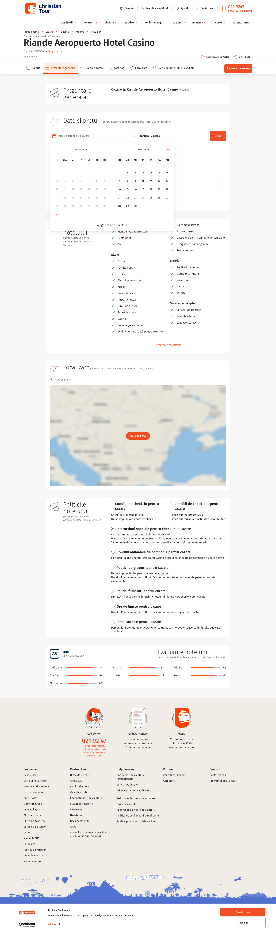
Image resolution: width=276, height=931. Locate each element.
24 (57, 206)
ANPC (73, 826)
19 (73, 197)
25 (65, 206)
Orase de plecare (80, 775)
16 (105, 189)
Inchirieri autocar (80, 786)
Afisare (52, 924)
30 (104, 206)
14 (89, 189)
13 (81, 189)
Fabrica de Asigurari (35, 849)
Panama (64, 31)
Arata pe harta (53, 51)
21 (89, 197)
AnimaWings (31, 809)
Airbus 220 (76, 780)
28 (89, 206)
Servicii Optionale (127, 784)
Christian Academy (34, 821)
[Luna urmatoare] (168, 149)
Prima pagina (31, 31)
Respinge (243, 922)
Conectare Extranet (174, 775)
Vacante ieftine (32, 861)
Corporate (29, 844)
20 (81, 197)
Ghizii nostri (31, 798)
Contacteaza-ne (219, 775)
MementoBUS (31, 838)
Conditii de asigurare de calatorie (136, 809)
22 (97, 197)
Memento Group (33, 803)
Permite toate (242, 912)
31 (57, 214)
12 (73, 189)
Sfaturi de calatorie (81, 803)
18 (65, 197)
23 (104, 197)
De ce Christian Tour (35, 780)
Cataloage (76, 809)
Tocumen (96, 31)
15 (97, 189)
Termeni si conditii (127, 804)
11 (65, 189)
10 (57, 189)
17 (57, 197)
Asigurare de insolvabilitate (133, 790)
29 (97, 206)
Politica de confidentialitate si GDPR (138, 815)
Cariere (28, 832)
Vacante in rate (79, 792)
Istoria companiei (34, 792)
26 (73, 206)
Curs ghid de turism (35, 826)
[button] (242, 57)
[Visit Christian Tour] (43, 8)
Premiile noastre (33, 855)
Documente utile (79, 821)
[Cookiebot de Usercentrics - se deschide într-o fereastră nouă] (27, 924)
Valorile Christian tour (36, 786)
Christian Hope (32, 815)
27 (81, 206)
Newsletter (76, 815)
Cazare (49, 31)
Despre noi (30, 775)
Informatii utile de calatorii (86, 798)
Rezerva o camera (238, 68)
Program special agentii (223, 780)
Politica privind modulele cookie (136, 821)
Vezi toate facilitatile (168, 345)
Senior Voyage (153, 22)
